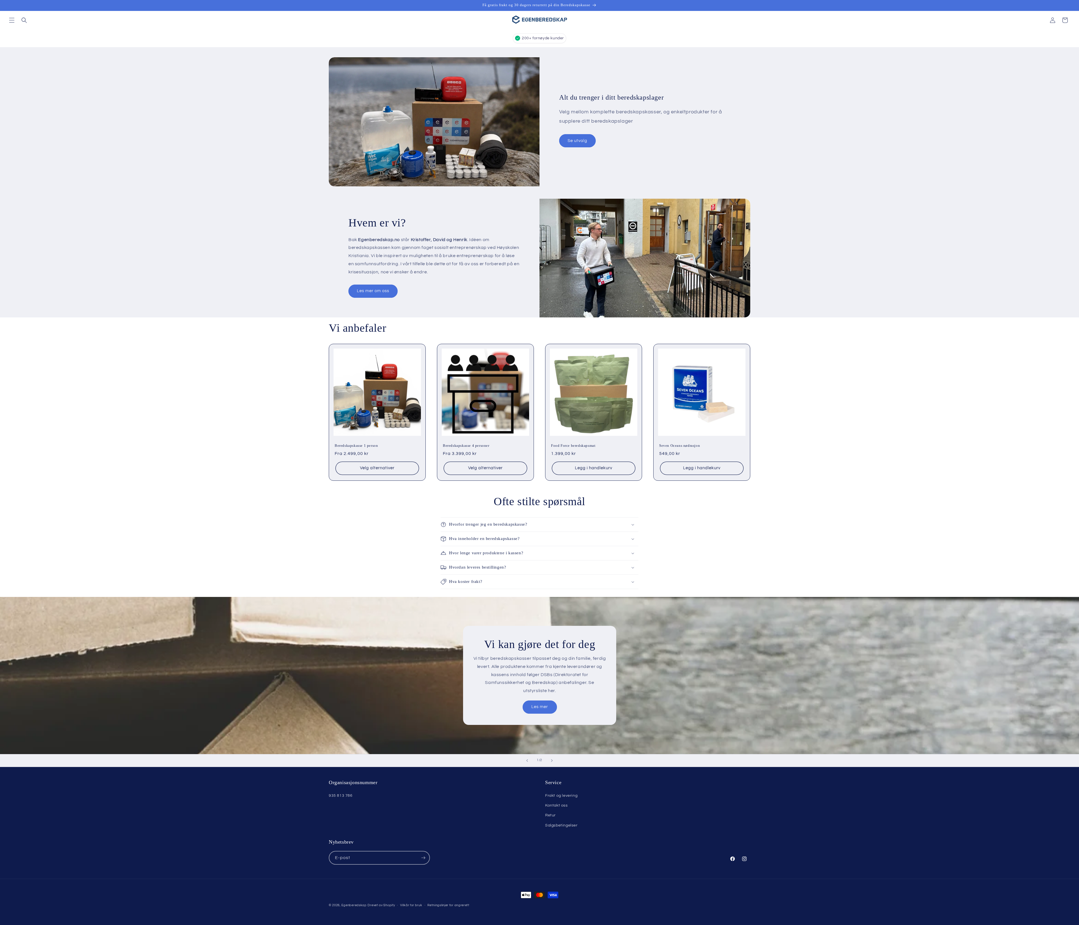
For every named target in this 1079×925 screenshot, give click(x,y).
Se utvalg (577, 141)
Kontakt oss (556, 805)
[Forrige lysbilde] (527, 760)
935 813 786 (341, 796)
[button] (12, 20)
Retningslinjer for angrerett (448, 905)
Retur (550, 815)
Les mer (539, 707)
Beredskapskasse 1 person (356, 445)
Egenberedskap (354, 905)
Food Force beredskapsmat (573, 445)
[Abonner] (423, 858)
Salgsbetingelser (561, 825)
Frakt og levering (561, 796)
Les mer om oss (373, 291)
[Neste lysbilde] (552, 760)
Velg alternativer (377, 468)
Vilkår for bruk (411, 905)
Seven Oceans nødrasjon (679, 445)
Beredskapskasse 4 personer (466, 445)
